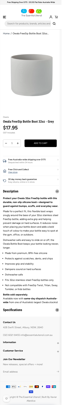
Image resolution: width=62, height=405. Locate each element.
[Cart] (56, 17)
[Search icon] (54, 24)
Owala (6, 117)
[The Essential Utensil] (31, 13)
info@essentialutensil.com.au (36, 342)
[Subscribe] (56, 379)
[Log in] (51, 17)
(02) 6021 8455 (11, 342)
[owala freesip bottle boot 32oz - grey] (32, 75)
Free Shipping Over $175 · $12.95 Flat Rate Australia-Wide (31, 2)
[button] (5, 17)
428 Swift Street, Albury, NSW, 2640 (23, 335)
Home (6, 33)
